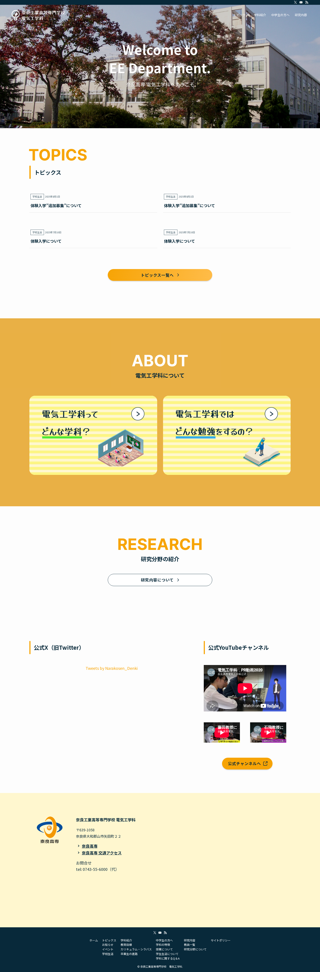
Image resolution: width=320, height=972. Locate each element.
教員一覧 (189, 945)
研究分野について (195, 949)
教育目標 (126, 945)
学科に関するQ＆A (168, 958)
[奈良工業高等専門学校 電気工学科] (38, 14)
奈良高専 (90, 846)
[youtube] (301, 2)
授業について (164, 949)
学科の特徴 (163, 945)
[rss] (307, 2)
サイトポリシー (221, 940)
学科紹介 (126, 940)
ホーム (93, 940)
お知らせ (107, 945)
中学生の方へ (164, 940)
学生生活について (167, 954)
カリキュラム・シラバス (136, 949)
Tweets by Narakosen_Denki (112, 668)
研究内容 (189, 940)
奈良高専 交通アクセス (102, 853)
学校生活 (107, 954)
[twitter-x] (295, 2)
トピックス (109, 940)
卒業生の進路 (129, 954)
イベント (107, 949)
